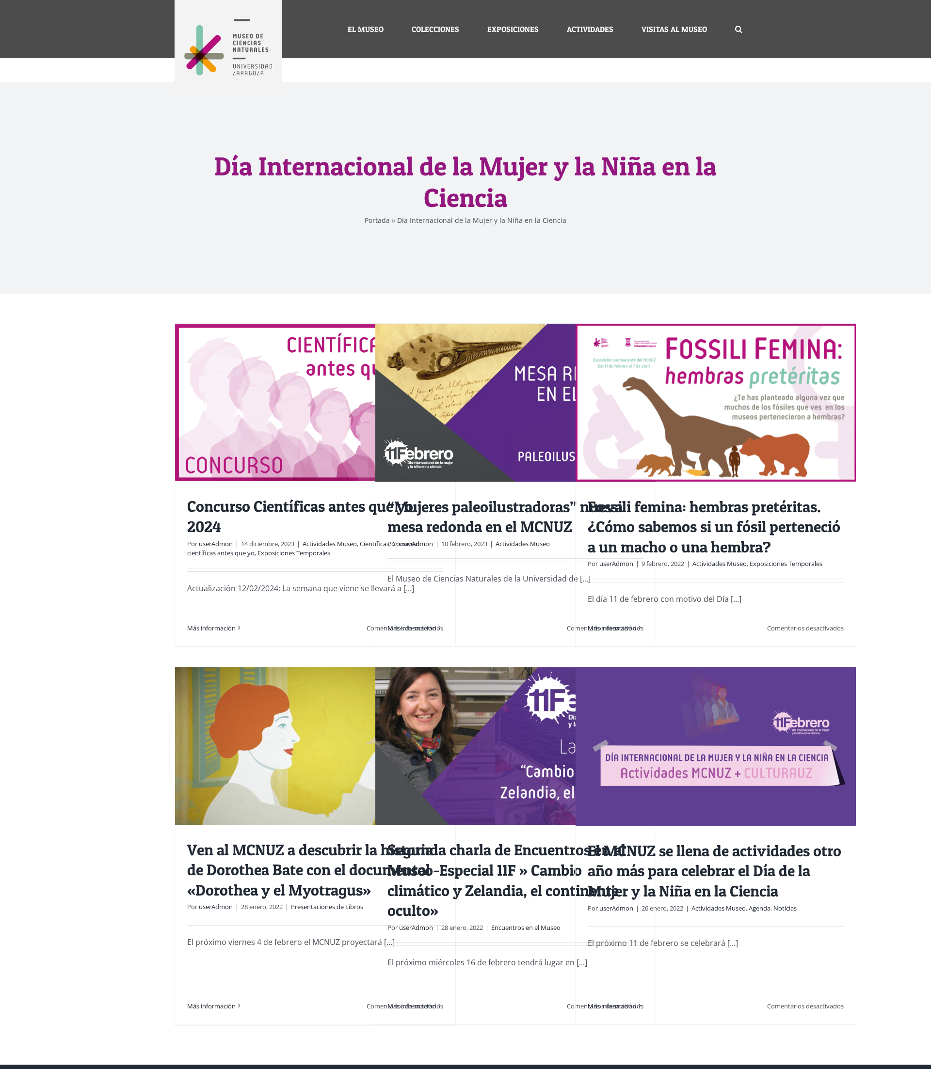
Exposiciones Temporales (293, 553)
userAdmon (216, 543)
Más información (211, 628)
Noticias (785, 908)
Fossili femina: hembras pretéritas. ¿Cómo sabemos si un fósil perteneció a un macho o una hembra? (714, 526)
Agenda (759, 908)
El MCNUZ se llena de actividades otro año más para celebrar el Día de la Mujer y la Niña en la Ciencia (714, 870)
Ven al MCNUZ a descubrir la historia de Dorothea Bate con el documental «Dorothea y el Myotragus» (310, 869)
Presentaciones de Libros (327, 906)
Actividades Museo (330, 543)
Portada (377, 220)
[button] (738, 29)
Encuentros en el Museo (526, 927)
